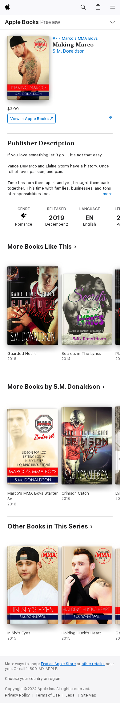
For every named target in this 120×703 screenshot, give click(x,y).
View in (29, 118)
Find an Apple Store (58, 664)
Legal (70, 695)
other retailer (93, 664)
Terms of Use (47, 695)
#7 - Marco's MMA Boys (75, 38)
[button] (83, 7)
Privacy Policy (17, 695)
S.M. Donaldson (69, 51)
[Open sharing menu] (110, 118)
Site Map (88, 695)
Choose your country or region (32, 679)
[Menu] (112, 7)
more (108, 193)
